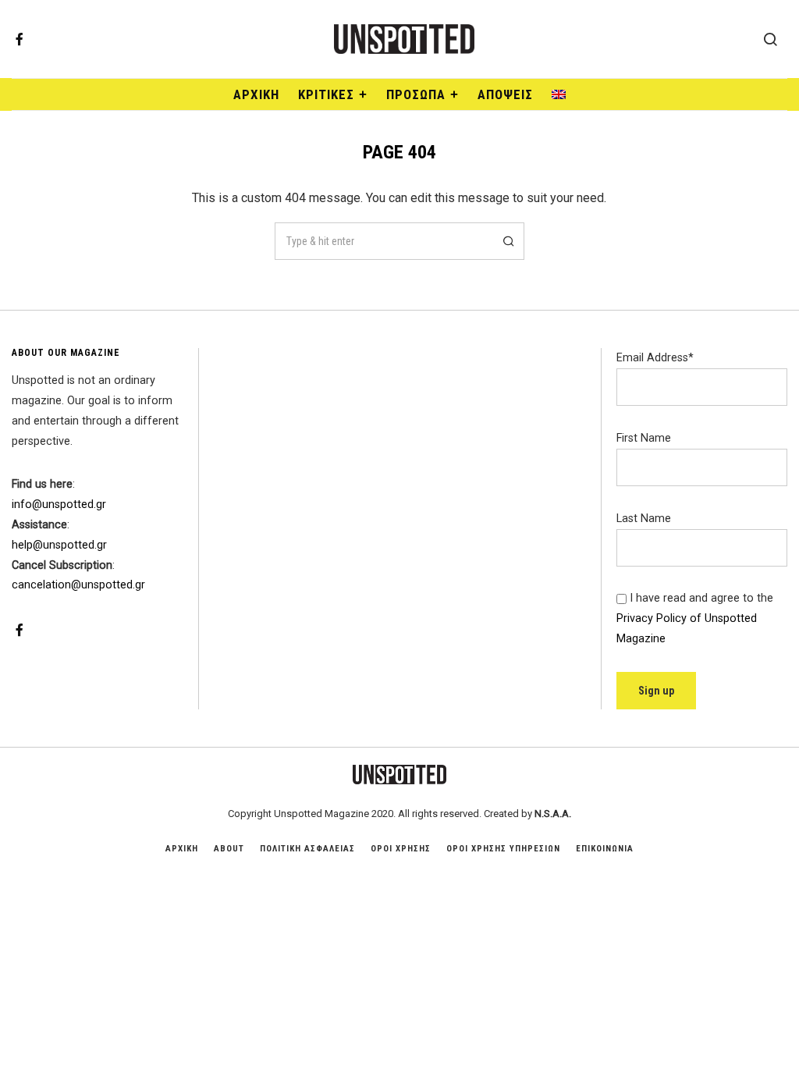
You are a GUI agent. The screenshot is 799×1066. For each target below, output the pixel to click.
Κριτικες (326, 94)
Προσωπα (416, 94)
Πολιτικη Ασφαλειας (307, 849)
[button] (505, 241)
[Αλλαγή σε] (559, 94)
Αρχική (256, 94)
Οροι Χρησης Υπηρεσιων (503, 849)
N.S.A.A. (552, 813)
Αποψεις (505, 94)
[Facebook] (19, 39)
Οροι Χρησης (401, 849)
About (229, 849)
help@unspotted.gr (59, 545)
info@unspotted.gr (59, 504)
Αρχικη (181, 849)
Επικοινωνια (605, 849)
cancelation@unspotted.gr (78, 585)
